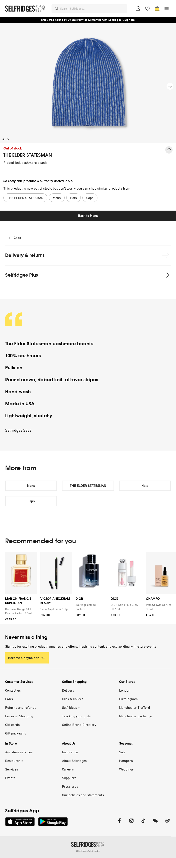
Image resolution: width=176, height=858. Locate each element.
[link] (20, 611)
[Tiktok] (143, 823)
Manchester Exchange (135, 716)
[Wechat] (155, 823)
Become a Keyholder (23, 658)
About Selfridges (74, 761)
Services (11, 769)
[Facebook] (119, 823)
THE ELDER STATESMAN (27, 155)
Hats (144, 486)
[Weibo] (167, 823)
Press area (70, 786)
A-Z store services (19, 752)
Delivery (68, 690)
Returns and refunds (20, 707)
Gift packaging (15, 733)
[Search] (56, 8)
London (124, 690)
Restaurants (14, 761)
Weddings (126, 769)
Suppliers (69, 778)
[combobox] (92, 8)
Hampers (126, 761)
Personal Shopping (19, 716)
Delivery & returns (25, 255)
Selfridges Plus (21, 275)
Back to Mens (88, 216)
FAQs (9, 699)
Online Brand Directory (79, 725)
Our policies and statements (83, 795)
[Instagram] (131, 823)
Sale (122, 752)
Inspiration (70, 752)
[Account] (138, 8)
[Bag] (157, 8)
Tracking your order (77, 716)
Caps (17, 238)
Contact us (13, 690)
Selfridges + (71, 707)
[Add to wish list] (169, 150)
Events (10, 778)
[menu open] (166, 8)
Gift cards (12, 725)
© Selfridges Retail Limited (88, 851)
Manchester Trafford (134, 707)
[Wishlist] (147, 8)
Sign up (129, 20)
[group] (88, 588)
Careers (68, 769)
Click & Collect (72, 699)
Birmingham (128, 699)
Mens (31, 486)
